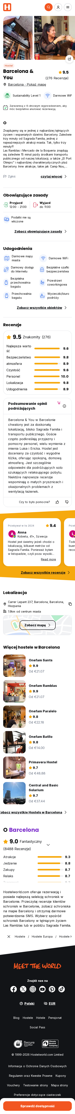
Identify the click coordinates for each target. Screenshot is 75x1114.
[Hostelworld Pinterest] (52, 989)
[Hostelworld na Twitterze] (23, 989)
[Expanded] (9, 936)
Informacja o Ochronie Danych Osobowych (37, 1066)
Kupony (61, 1075)
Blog (16, 1017)
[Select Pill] (49, 7)
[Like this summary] (57, 502)
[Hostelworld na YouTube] (42, 989)
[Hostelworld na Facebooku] (13, 989)
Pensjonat (55, 1017)
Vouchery (13, 1085)
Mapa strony (59, 1085)
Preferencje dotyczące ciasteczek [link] (37, 1094)
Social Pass (37, 1027)
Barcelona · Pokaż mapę (27, 84)
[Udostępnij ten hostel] (69, 59)
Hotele (40, 1017)
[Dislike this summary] (67, 502)
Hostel (9, 65)
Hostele (28, 1017)
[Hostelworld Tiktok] (61, 989)
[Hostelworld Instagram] (33, 989)
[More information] (64, 406)
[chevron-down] (48, 845)
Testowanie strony (35, 1085)
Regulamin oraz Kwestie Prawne (30, 1075)
